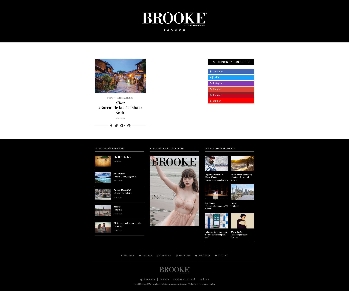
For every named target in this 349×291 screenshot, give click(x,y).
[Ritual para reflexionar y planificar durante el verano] (242, 163)
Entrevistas (133, 46)
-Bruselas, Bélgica (123, 192)
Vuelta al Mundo (125, 98)
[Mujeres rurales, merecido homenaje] (103, 227)
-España (118, 208)
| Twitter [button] (216, 77)
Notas (149, 46)
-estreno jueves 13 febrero (216, 177)
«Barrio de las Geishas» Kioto (120, 107)
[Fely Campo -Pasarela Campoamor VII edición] (216, 192)
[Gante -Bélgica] (242, 192)
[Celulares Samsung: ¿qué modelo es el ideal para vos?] (216, 221)
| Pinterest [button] (217, 94)
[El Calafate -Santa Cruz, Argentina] (103, 177)
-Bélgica (235, 204)
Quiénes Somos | (149, 279)
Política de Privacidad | (185, 279)
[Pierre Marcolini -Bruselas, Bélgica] (103, 194)
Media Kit (204, 279)
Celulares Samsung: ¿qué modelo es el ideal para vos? (216, 235)
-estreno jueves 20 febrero (239, 235)
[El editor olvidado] (103, 161)
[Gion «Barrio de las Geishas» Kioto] (120, 76)
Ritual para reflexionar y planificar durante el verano (241, 177)
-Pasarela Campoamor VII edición (216, 206)
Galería (163, 46)
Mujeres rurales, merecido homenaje (127, 225)
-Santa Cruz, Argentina (125, 175)
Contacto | (165, 279)
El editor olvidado (122, 157)
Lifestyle (114, 46)
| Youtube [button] (216, 100)
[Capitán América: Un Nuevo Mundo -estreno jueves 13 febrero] (216, 163)
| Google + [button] (217, 89)
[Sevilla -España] (103, 210)
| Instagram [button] (218, 83)
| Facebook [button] (217, 71)
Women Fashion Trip (200, 46)
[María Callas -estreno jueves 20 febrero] (242, 221)
